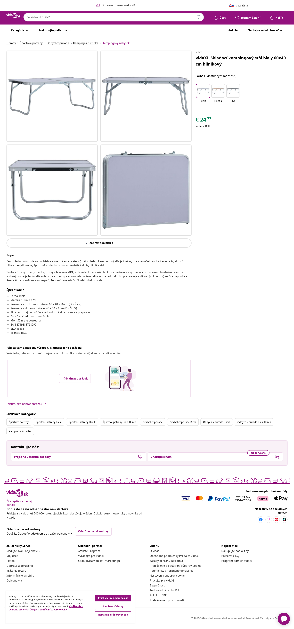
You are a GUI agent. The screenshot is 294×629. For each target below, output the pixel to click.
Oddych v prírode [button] (153, 422)
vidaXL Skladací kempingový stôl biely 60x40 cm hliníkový (241, 61)
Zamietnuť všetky (113, 606)
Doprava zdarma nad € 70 (118, 5)
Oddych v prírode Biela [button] (183, 422)
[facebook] (261, 519)
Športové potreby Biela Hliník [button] (119, 422)
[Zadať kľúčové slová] (198, 17)
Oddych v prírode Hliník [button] (216, 422)
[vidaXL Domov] (13, 15)
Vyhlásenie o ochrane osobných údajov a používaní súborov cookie (46, 608)
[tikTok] (284, 519)
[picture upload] (120, 378)
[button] (203, 95)
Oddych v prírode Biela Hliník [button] (254, 422)
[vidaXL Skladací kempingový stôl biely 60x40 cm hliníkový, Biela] (52, 96)
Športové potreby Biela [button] (49, 422)
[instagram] (268, 519)
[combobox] (113, 17)
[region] (70, 607)
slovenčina (242, 5)
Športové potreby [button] (19, 422)
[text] (203, 120)
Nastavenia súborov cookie (167, 575)
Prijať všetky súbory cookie (113, 598)
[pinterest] (276, 519)
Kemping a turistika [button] (20, 431)
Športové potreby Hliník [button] (82, 422)
